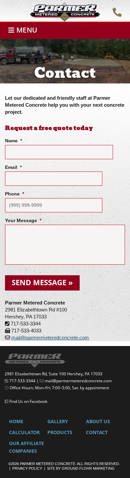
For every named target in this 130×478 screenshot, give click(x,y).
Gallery (57, 421)
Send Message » (42, 282)
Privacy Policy (27, 468)
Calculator (24, 432)
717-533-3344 (22, 381)
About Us (98, 421)
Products (59, 432)
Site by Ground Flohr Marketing (81, 468)
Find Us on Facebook (28, 401)
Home (16, 421)
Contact (97, 432)
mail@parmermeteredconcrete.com (50, 337)
